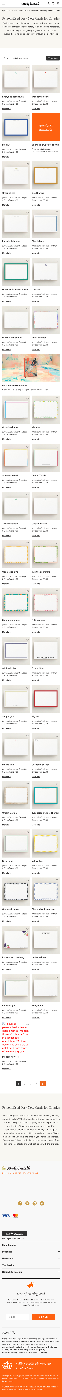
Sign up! (43, 1317)
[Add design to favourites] (27, 68)
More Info (6, 108)
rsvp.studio (14, 1233)
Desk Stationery (21, 10)
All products (6, 10)
